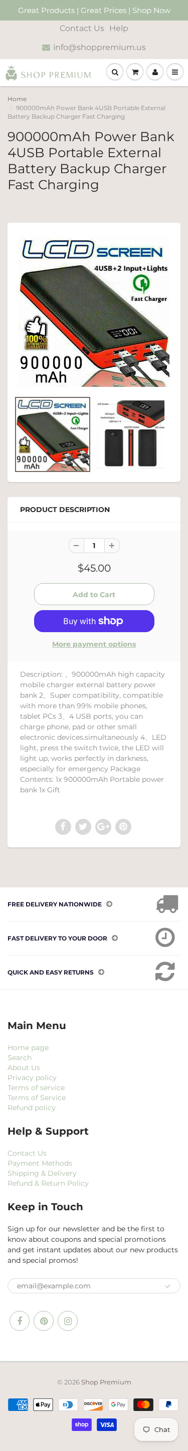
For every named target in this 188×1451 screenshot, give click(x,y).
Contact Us (82, 28)
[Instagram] (68, 1321)
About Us (24, 1067)
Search (20, 1057)
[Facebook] (20, 1321)
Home (17, 99)
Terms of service (36, 1087)
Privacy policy (32, 1077)
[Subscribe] (167, 1286)
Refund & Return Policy (48, 1183)
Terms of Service (37, 1097)
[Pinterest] (44, 1321)
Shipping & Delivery (42, 1173)
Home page (28, 1047)
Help (118, 28)
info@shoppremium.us (99, 47)
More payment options (94, 644)
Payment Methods (40, 1163)
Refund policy (32, 1107)
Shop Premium (106, 1382)
